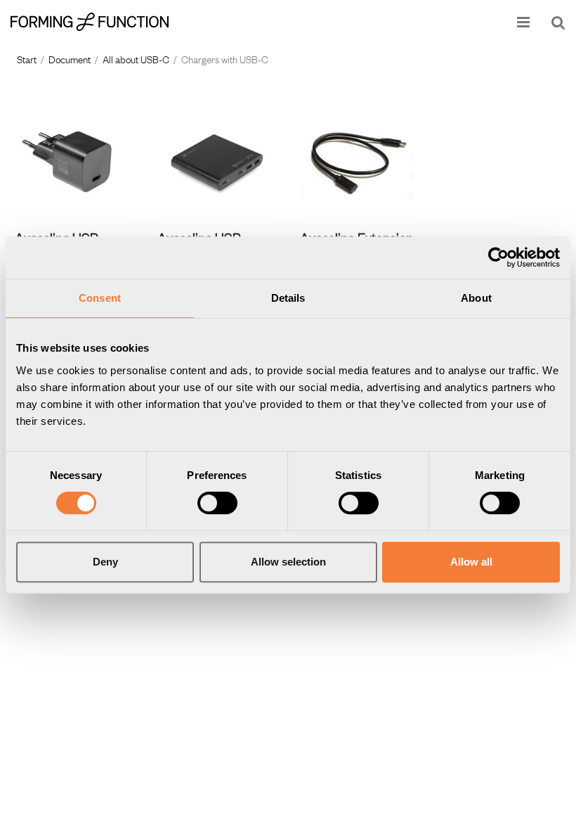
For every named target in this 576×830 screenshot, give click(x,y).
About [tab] (476, 298)
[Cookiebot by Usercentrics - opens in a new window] (498, 257)
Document (69, 58)
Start (27, 58)
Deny (105, 562)
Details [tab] (288, 298)
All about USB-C (136, 58)
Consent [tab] (100, 298)
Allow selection (288, 562)
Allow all (471, 562)
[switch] (217, 503)
